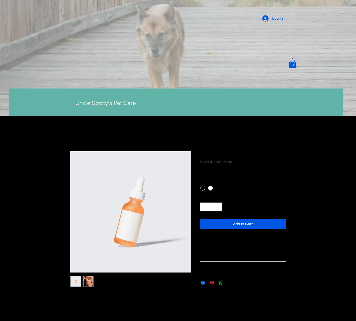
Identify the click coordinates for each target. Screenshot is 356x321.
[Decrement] (204, 207)
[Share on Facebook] (203, 283)
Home (75, 133)
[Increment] (218, 207)
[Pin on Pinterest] (212, 283)
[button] (292, 63)
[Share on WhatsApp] (221, 283)
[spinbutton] (211, 207)
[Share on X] (230, 283)
